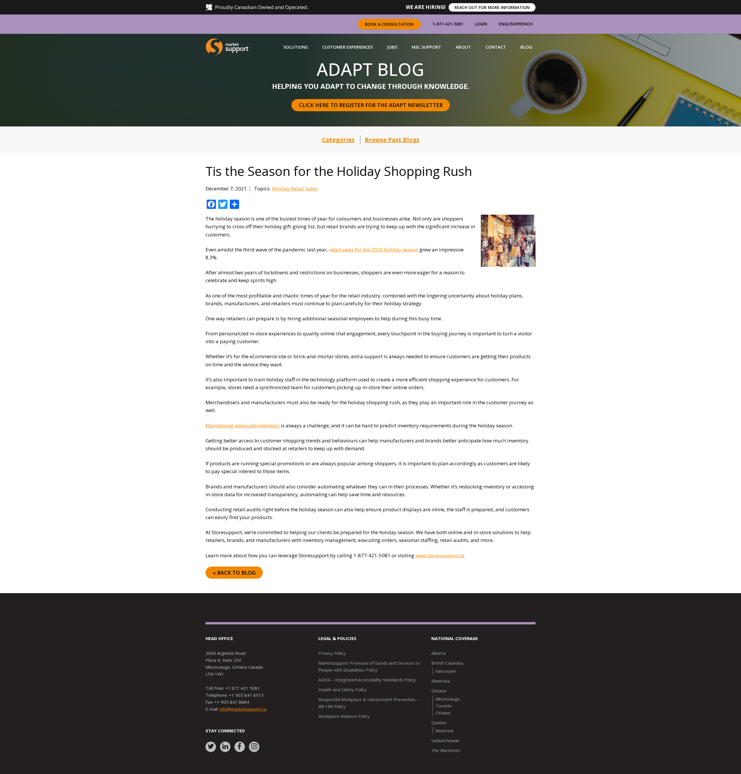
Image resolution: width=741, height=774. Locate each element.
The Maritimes (445, 750)
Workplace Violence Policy (344, 716)
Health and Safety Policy (342, 689)
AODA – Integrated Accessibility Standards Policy (367, 680)
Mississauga (447, 699)
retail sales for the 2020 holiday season (373, 249)
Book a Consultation (389, 24)
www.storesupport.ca (439, 555)
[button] (295, 47)
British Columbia (447, 663)
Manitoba (440, 681)
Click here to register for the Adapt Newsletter (371, 105)
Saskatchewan (445, 740)
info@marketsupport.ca (243, 709)
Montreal (444, 730)
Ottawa (442, 713)
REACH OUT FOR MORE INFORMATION (492, 7)
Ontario (438, 691)
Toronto (443, 706)
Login (481, 24)
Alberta (438, 653)
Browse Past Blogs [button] (392, 140)
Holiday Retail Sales (294, 188)
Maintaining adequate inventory (243, 425)
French (525, 24)
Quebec (439, 722)
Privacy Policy (332, 653)
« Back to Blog (234, 572)
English (507, 24)
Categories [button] (338, 140)
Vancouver (445, 671)
